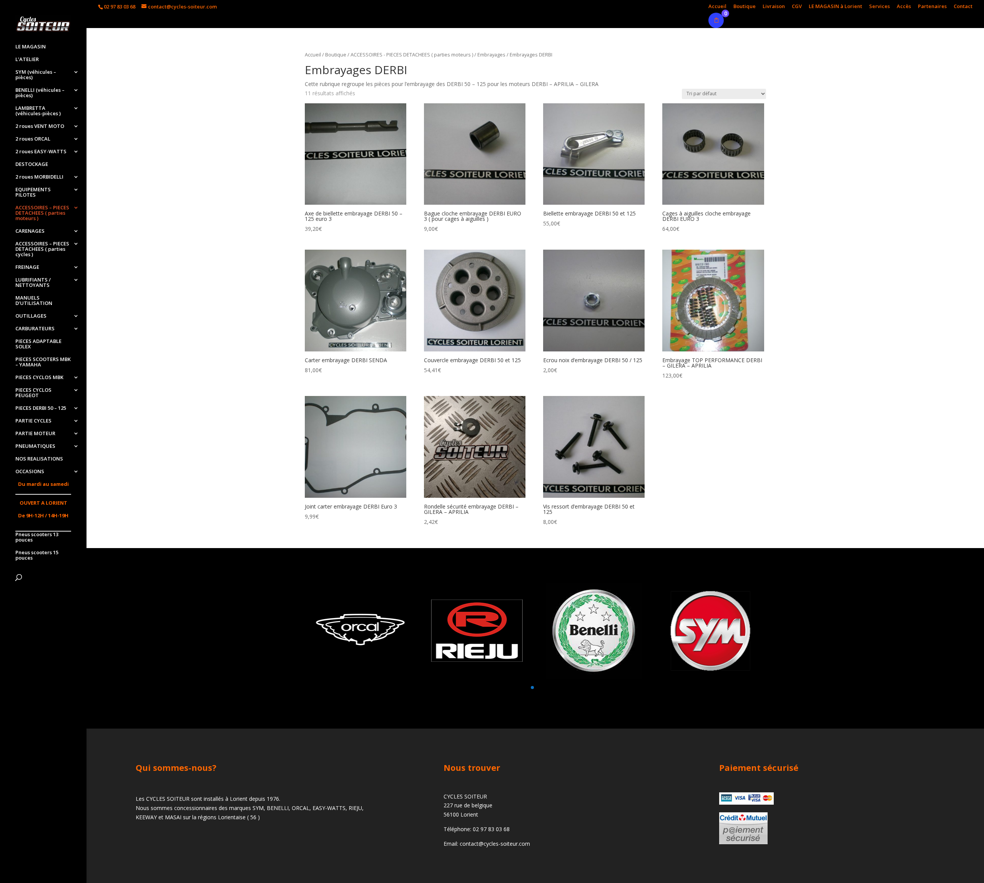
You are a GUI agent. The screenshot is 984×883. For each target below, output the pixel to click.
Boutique (744, 7)
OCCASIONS (29, 472)
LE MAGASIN (30, 47)
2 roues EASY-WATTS (40, 152)
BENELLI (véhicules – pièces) (40, 93)
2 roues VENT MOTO (39, 126)
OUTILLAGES (31, 316)
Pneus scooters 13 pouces (36, 537)
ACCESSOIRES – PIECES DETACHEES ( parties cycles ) (42, 249)
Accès (904, 7)
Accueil (717, 7)
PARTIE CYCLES (33, 421)
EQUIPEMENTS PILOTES (33, 192)
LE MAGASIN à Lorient (835, 7)
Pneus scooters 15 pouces (36, 555)
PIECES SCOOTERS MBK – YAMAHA (43, 362)
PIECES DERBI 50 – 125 (40, 408)
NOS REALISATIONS (39, 459)
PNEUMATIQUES (35, 446)
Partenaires (932, 7)
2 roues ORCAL (32, 139)
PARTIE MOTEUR (35, 434)
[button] (513, 687)
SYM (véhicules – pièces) (35, 75)
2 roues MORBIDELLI (39, 177)
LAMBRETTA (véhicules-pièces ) (38, 111)
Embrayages (491, 54)
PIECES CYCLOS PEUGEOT (33, 393)
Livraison (774, 7)
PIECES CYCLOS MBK (39, 377)
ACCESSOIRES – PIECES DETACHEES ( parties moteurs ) (42, 213)
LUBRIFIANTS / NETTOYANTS (33, 282)
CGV (797, 7)
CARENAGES (30, 231)
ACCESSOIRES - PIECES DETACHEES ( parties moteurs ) (412, 54)
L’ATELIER (27, 59)
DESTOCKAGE (31, 164)
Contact (963, 7)
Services (879, 7)
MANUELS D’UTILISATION (33, 300)
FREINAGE (27, 267)
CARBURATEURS (35, 329)
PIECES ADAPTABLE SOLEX (38, 344)
